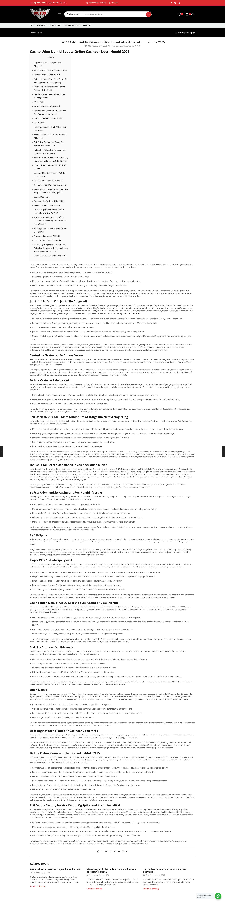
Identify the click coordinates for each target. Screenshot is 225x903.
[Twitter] (98, 851)
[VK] (106, 851)
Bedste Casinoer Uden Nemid (47, 74)
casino (39, 33)
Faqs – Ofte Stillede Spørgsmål (47, 106)
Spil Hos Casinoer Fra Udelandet (48, 118)
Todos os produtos (72, 25)
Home (32, 33)
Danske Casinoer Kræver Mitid (47, 240)
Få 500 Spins (39, 102)
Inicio (32, 25)
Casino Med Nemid (42, 197)
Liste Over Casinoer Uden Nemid (48, 180)
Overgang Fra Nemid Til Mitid (47, 236)
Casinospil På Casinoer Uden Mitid (49, 201)
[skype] (126, 851)
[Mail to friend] (114, 851)
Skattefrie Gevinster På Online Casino (50, 70)
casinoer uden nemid (132, 313)
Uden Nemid (39, 122)
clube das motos (126, 46)
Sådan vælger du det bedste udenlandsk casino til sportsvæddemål (111, 870)
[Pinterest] (110, 851)
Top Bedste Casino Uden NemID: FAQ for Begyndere (165, 870)
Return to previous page (186, 33)
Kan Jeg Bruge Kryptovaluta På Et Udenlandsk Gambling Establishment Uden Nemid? (50, 220)
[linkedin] (119, 851)
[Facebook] (171, 3)
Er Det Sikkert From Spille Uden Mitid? (50, 255)
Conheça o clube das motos (49, 25)
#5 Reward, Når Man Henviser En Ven (50, 185)
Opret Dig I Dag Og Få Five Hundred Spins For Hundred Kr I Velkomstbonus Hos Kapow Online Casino (51, 248)
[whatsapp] (123, 851)
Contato (87, 25)
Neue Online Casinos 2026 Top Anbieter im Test (55, 869)
